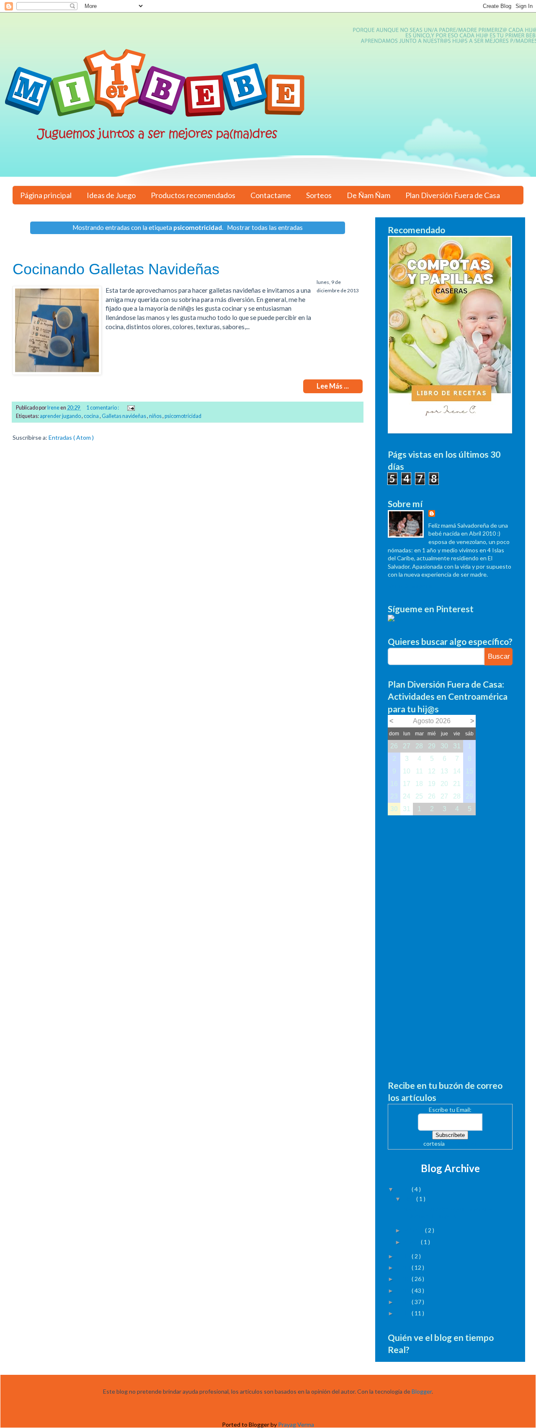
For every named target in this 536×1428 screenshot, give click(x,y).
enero (412, 1241)
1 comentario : (103, 408)
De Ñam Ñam (368, 195)
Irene (444, 514)
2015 (404, 1256)
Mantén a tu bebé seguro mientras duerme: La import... (447, 1212)
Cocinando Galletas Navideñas (116, 269)
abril (410, 1198)
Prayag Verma (296, 1424)
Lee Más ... (333, 386)
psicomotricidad (183, 416)
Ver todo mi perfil (410, 585)
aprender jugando (61, 416)
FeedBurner (461, 1143)
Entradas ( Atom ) (71, 437)
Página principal (46, 195)
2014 (404, 1267)
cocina (92, 416)
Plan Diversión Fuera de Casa (452, 195)
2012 (404, 1290)
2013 (404, 1278)
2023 (404, 1189)
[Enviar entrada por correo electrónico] (130, 408)
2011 (404, 1301)
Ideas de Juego (111, 195)
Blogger (422, 1391)
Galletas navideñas (124, 416)
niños (155, 416)
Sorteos (319, 195)
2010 (404, 1313)
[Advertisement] (450, 941)
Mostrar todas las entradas (265, 227)
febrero (414, 1230)
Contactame (270, 195)
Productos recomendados (193, 195)
